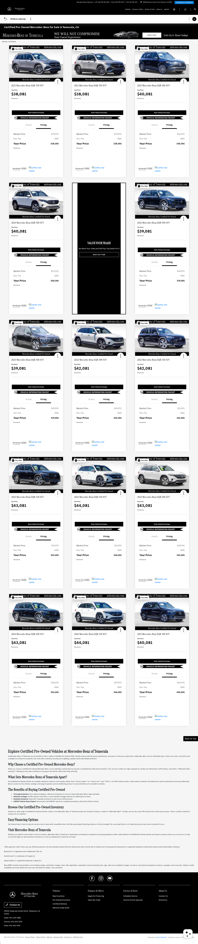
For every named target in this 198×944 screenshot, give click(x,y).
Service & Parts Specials (133, 900)
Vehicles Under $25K (61, 907)
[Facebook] (92, 878)
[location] (141, 2)
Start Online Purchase (36, 113)
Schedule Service (130, 896)
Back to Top (190, 738)
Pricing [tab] (43, 125)
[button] (17, 49)
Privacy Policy (30, 937)
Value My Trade (94, 900)
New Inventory (59, 896)
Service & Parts (130, 891)
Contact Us (14, 904)
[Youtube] (109, 878)
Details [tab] (29, 125)
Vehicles (56, 891)
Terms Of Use (40, 937)
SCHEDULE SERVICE (184, 2)
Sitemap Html (58, 937)
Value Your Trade (99, 255)
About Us (163, 891)
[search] (195, 9)
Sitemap (49, 937)
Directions (163, 900)
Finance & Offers (96, 891)
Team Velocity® (161, 937)
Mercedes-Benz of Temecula (14, 937)
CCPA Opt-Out (78, 937)
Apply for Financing (96, 896)
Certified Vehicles (60, 904)
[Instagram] (101, 878)
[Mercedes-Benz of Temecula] (16, 9)
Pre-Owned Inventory (61, 900)
